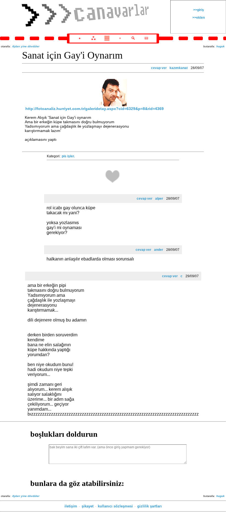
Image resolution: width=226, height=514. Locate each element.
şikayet (87, 506)
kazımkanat (179, 68)
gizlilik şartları (149, 506)
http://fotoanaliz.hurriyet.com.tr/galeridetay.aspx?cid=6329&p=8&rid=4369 (94, 108)
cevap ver (159, 68)
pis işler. (68, 156)
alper (159, 198)
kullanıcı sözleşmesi (115, 506)
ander (158, 250)
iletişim (70, 506)
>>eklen (198, 18)
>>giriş (198, 10)
